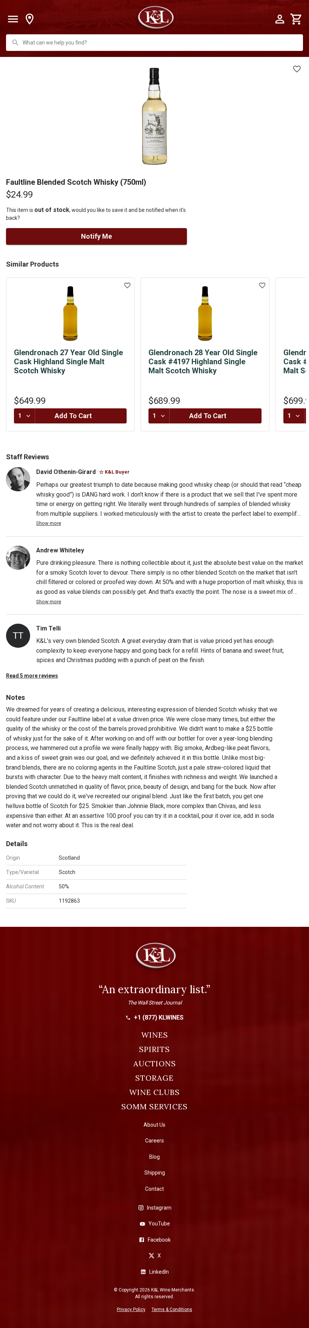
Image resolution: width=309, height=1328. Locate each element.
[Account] (279, 19)
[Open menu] (13, 19)
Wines (154, 1035)
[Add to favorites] (297, 69)
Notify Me (96, 236)
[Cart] (296, 19)
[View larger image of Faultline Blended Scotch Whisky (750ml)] (154, 116)
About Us (154, 1125)
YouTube (159, 1224)
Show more (48, 523)
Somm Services (154, 1106)
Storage (154, 1078)
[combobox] (155, 42)
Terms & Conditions (171, 1309)
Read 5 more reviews (32, 676)
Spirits (154, 1049)
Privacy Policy (131, 1309)
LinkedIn (159, 1272)
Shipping (154, 1173)
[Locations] (29, 19)
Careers (154, 1141)
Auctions (154, 1063)
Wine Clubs (154, 1092)
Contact (154, 1189)
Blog (154, 1157)
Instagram (159, 1208)
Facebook (159, 1240)
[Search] (15, 43)
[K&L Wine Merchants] (154, 959)
